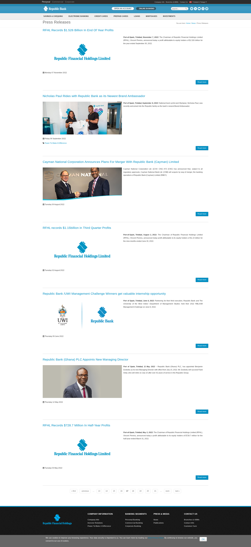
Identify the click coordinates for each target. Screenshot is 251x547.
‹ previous (85, 491)
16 (121, 491)
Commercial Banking (134, 523)
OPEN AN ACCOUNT (122, 9)
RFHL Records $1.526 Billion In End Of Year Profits (78, 30)
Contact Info (189, 523)
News (194, 23)
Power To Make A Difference (56, 143)
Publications (159, 523)
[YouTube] (199, 8)
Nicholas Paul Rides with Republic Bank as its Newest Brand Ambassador (94, 96)
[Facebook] (191, 8)
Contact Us (184, 2)
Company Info (159, 2)
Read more (202, 82)
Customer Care (190, 526)
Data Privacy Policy (155, 538)
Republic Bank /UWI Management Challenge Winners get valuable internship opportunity (104, 293)
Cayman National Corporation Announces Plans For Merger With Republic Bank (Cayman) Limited (111, 161)
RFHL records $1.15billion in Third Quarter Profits (77, 227)
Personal (46, 2)
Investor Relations (95, 523)
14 (107, 491)
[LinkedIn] (206, 8)
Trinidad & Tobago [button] (199, 2)
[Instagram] (203, 8)
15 (114, 491)
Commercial (57, 2)
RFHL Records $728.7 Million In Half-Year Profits (76, 425)
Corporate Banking (133, 526)
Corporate (69, 2)
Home (188, 23)
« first (73, 491)
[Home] (54, 9)
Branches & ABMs (172, 2)
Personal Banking (132, 520)
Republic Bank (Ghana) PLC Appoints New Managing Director (85, 359)
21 (155, 491)
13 (99, 491)
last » (177, 491)
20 (148, 491)
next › (168, 491)
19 (140, 491)
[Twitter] (195, 8)
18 (133, 491)
